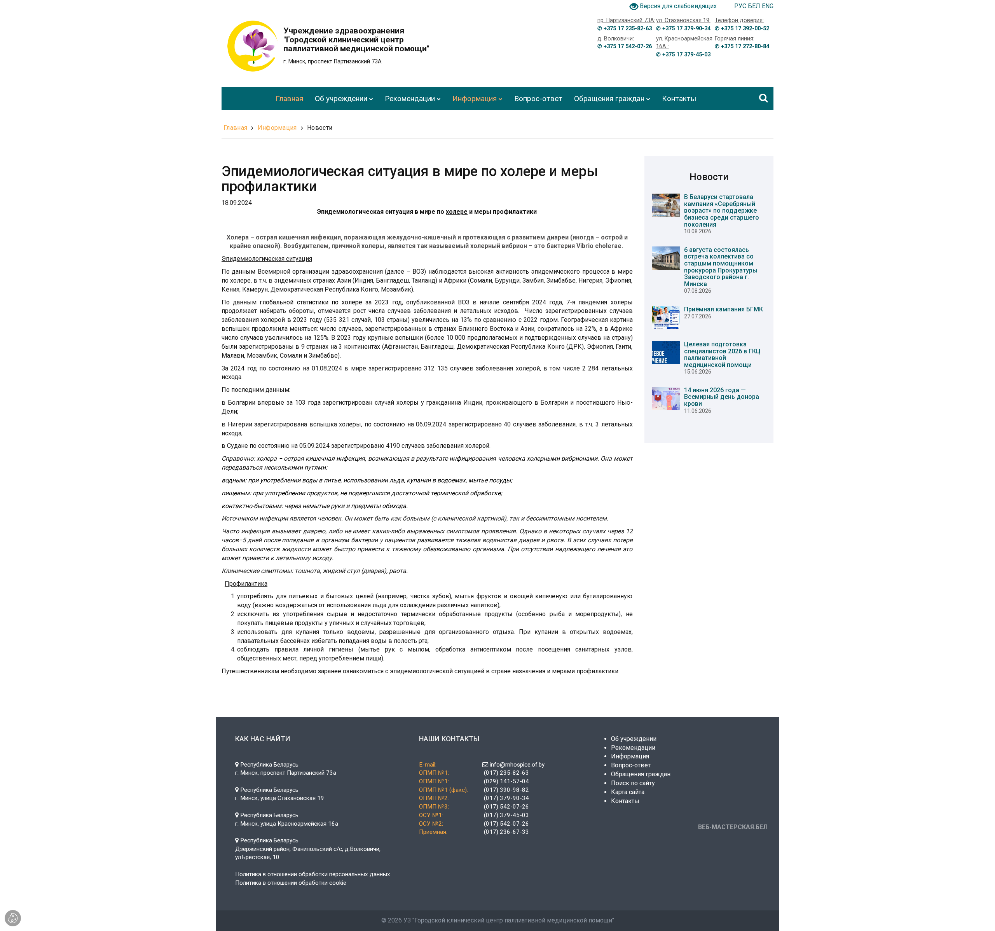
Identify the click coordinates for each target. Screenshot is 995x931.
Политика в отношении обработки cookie (290, 882)
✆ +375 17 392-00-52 (742, 28)
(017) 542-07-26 (505, 806)
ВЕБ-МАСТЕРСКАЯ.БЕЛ (733, 827)
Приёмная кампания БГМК (723, 309)
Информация (277, 127)
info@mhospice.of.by (516, 764)
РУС (741, 6)
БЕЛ (755, 6)
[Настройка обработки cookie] (13, 918)
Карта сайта (627, 792)
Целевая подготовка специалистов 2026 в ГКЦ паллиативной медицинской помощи (722, 355)
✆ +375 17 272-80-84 (742, 46)
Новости (319, 127)
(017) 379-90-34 (505, 798)
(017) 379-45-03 (506, 815)
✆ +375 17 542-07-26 (624, 46)
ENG (767, 6)
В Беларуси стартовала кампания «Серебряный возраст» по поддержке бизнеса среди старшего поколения (721, 210)
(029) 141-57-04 (506, 781)
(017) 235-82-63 (506, 772)
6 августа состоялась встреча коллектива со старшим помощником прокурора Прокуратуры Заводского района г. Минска (721, 267)
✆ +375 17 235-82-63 (624, 28)
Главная (235, 127)
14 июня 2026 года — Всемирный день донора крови (721, 396)
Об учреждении (633, 738)
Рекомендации (633, 747)
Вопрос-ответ (631, 765)
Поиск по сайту (633, 783)
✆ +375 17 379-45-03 (683, 54)
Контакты (625, 801)
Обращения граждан (640, 774)
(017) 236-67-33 (505, 831)
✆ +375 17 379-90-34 (683, 28)
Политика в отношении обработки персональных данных (312, 874)
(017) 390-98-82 (506, 789)
